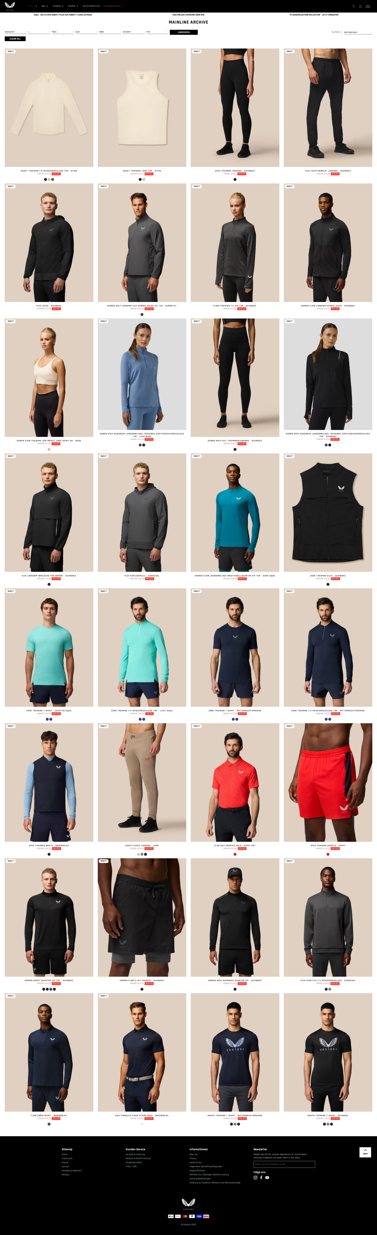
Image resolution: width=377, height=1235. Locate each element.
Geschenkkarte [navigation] (91, 6)
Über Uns (194, 1154)
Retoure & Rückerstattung (138, 1158)
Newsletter (260, 1149)
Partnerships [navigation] (112, 6)
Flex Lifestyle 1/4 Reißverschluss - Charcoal (328, 980)
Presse (65, 1162)
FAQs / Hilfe (131, 1166)
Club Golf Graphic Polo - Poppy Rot (235, 845)
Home (64, 1154)
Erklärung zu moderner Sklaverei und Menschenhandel (215, 1182)
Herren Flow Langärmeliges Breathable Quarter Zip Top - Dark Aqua (235, 575)
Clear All (15, 38)
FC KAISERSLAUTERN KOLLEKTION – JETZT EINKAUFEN (314, 14)
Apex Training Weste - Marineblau (49, 845)
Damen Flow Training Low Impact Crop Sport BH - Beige (49, 440)
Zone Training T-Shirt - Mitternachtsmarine (235, 710)
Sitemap (67, 1149)
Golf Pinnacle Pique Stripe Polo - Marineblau (142, 1115)
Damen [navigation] (72, 6)
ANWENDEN (184, 32)
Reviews (66, 1174)
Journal (65, 1166)
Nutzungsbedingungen (200, 1178)
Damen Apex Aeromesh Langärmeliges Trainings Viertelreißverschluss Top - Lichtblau (142, 435)
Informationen (199, 1149)
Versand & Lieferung (135, 1154)
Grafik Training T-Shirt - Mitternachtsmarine (235, 1115)
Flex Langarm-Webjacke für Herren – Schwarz (49, 575)
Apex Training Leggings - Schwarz (235, 171)
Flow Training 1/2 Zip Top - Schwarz (235, 305)
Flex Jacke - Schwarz (49, 305)
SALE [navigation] (32, 6)
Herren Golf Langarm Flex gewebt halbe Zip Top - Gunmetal (142, 305)
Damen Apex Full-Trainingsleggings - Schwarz (235, 440)
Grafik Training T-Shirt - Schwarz (328, 1115)
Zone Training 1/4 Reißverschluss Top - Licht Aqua (142, 710)
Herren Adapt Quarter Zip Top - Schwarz (49, 980)
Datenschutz (195, 1162)
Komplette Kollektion (72, 1170)
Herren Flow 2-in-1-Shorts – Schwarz (142, 980)
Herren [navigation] (57, 6)
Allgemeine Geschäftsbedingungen (206, 1166)
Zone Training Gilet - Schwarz (328, 575)
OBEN (365, 1153)
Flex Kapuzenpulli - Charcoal (142, 575)
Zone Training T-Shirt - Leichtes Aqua (49, 710)
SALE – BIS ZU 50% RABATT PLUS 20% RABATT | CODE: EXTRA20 (63, 14)
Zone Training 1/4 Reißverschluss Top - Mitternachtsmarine (328, 710)
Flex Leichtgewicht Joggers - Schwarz (328, 171)
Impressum (67, 1158)
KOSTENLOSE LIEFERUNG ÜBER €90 (188, 14)
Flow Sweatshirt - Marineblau (49, 1115)
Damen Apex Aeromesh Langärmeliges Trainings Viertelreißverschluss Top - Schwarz (328, 435)
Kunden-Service (135, 1149)
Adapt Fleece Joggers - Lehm (142, 845)
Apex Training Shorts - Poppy (328, 845)
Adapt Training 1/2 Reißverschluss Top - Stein (49, 171)
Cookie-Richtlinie (197, 1170)
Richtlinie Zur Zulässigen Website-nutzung (209, 1174)
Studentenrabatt (134, 1162)
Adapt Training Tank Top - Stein (142, 171)
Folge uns (259, 1172)
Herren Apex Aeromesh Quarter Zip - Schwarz (235, 980)
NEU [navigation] (44, 6)
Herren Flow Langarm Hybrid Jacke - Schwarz (328, 305)
